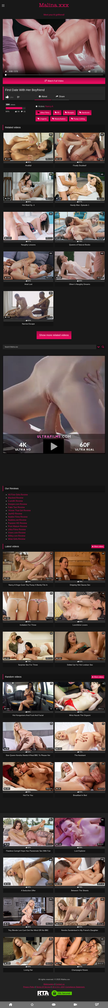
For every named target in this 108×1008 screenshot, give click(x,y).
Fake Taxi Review (16, 507)
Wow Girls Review (16, 539)
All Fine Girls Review (18, 495)
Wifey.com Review (16, 536)
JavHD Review (15, 514)
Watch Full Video (55, 81)
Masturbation (60, 119)
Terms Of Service (43, 987)
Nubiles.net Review (17, 520)
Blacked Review (15, 498)
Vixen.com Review (17, 533)
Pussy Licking (79, 119)
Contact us (60, 984)
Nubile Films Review (18, 517)
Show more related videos (54, 335)
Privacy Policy (29, 987)
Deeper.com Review (17, 504)
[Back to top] (102, 998)
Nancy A (49, 106)
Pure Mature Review (17, 526)
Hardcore (85, 112)
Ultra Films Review (17, 529)
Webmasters (48, 984)
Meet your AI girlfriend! (54, 15)
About (44, 96)
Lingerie (43, 119)
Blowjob (70, 112)
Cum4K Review (15, 501)
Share (61, 96)
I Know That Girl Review (19, 510)
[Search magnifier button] (103, 347)
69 (58, 112)
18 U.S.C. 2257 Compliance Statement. (68, 987)
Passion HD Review (17, 523)
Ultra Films (44, 112)
